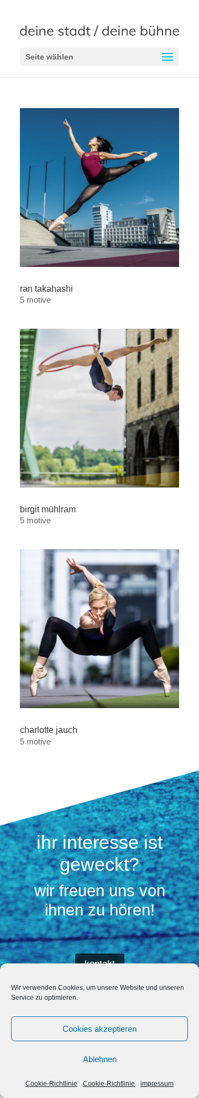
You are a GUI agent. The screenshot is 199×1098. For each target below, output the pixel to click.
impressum (157, 1084)
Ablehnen (100, 1059)
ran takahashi (46, 288)
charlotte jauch (48, 730)
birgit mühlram (48, 509)
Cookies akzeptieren (99, 1028)
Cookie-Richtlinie (51, 1084)
